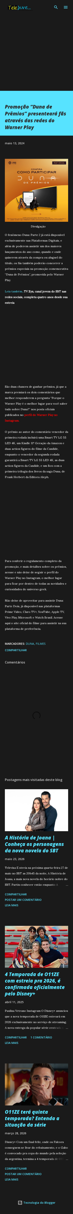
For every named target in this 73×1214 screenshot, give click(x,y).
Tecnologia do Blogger (39, 1203)
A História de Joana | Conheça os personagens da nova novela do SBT (34, 844)
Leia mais (11, 905)
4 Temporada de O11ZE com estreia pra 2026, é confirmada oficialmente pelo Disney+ (35, 984)
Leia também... (14, 291)
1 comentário (41, 1037)
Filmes (41, 644)
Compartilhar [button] (16, 650)
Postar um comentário (23, 900)
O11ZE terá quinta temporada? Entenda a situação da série (32, 1118)
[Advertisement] (36, 54)
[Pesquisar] (56, 7)
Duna (30, 644)
